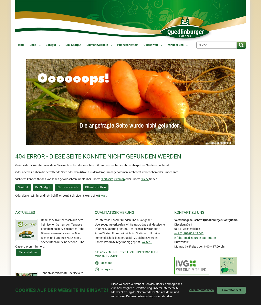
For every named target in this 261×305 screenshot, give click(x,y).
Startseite (107, 179)
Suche (145, 179)
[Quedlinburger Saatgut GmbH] (130, 20)
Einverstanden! (231, 290)
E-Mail (102, 195)
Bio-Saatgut (42, 187)
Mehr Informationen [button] (201, 290)
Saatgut (23, 187)
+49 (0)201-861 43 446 (188, 233)
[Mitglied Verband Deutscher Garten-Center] (228, 265)
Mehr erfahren (28, 252)
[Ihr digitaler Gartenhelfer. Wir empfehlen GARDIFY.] (26, 230)
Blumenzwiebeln (68, 187)
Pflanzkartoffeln (95, 187)
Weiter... (147, 242)
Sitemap (119, 179)
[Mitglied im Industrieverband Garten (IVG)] (191, 265)
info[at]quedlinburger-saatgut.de (195, 238)
